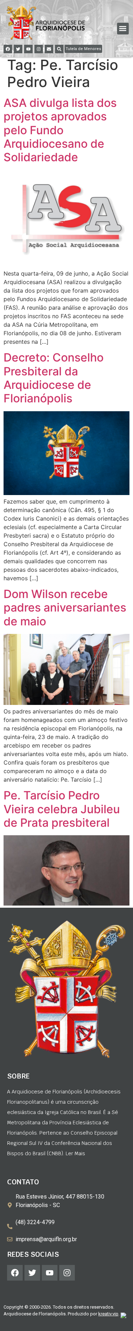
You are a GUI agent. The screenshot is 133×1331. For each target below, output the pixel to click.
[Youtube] (28, 49)
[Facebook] (8, 49)
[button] (123, 28)
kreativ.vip (108, 1313)
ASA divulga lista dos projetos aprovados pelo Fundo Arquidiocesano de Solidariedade (60, 130)
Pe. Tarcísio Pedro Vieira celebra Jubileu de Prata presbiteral (62, 809)
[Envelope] (49, 49)
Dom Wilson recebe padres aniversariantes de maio (65, 607)
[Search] (59, 49)
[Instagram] (38, 49)
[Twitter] (18, 49)
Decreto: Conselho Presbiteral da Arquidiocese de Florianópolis (54, 378)
